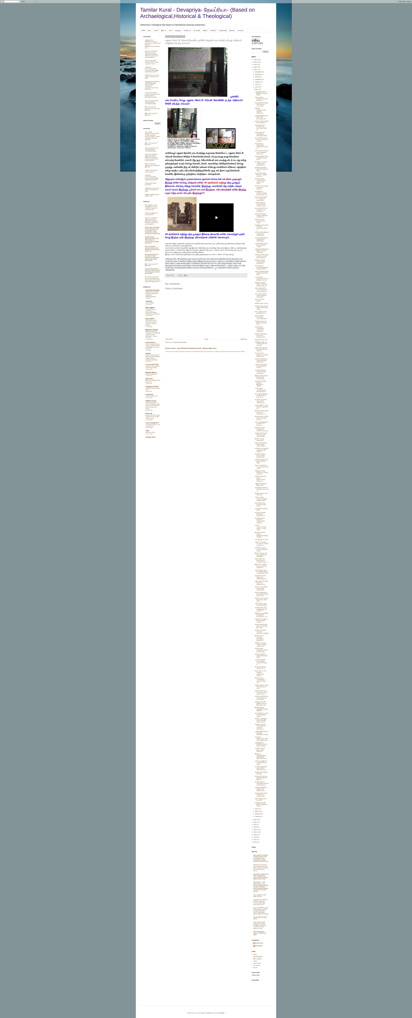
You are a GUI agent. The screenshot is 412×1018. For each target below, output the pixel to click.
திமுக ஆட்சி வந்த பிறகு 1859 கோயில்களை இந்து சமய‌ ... (261, 777)
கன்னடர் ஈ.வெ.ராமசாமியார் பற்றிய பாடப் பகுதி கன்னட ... (260, 527)
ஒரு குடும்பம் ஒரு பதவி (261, 339)
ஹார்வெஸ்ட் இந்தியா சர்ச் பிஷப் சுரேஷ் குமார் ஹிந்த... (261, 461)
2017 (255, 829)
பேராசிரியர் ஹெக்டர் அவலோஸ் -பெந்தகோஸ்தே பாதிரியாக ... (260, 520)
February (258, 814)
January (257, 816)
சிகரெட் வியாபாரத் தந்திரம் (259, 300)
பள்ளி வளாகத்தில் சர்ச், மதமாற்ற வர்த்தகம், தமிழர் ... (261, 762)
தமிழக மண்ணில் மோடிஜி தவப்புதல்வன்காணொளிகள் (261, 273)
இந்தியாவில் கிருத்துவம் (152, 329)
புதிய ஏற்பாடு (256, 965)
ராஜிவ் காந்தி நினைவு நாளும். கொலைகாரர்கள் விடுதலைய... (260, 479)
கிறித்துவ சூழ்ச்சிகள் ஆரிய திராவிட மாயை (152, 195)
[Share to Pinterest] (187, 275)
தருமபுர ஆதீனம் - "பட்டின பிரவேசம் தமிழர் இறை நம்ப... (261, 406)
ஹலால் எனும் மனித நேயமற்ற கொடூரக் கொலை (260, 504)
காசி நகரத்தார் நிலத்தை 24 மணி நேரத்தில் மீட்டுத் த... (261, 366)
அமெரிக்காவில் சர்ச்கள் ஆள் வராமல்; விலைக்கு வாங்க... (261, 335)
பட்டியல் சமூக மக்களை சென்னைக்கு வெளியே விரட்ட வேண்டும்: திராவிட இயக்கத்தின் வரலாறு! (152, 95)
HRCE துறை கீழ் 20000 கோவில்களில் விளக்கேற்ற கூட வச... (261, 615)
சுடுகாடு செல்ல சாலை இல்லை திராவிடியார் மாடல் (261, 322)
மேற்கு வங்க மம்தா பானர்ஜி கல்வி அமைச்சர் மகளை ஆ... (262, 429)
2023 (255, 67)
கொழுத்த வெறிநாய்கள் (151, 374)
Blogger (222, 1013)
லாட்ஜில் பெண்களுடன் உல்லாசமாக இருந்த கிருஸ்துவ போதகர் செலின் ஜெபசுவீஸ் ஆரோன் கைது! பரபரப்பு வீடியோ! (153, 405)
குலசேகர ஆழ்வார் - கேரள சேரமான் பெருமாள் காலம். (261, 686)
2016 (255, 832)
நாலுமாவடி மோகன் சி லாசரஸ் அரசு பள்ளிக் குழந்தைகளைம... (261, 692)
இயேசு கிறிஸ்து (257, 959)
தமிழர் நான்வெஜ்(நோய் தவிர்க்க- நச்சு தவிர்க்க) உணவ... (261, 789)
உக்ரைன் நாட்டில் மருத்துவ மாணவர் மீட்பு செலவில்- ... (261, 187)
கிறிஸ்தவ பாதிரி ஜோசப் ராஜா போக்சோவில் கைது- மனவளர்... (261, 720)
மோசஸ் (255, 967)
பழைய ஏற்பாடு (257, 963)
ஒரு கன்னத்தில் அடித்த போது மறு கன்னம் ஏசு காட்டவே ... (261, 139)
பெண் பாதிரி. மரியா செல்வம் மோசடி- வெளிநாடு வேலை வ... (261, 560)
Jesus (255, 954)
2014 (255, 837)
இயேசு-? (163, 30)
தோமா (149, 30)
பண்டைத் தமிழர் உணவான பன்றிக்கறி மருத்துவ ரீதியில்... (261, 498)
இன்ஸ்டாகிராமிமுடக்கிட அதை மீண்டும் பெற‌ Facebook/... (261, 554)
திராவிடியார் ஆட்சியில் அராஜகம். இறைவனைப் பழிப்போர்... (260, 383)
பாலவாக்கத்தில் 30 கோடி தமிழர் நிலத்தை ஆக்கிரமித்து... (261, 239)
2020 (255, 822)
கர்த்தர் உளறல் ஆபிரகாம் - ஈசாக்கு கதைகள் (151, 170)
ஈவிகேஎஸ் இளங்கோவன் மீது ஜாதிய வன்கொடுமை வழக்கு (261, 733)
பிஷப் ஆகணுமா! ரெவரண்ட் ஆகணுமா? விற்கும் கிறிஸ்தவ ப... (261, 267)
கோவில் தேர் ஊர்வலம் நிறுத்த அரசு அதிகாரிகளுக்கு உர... (261, 577)
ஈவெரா (170, 30)
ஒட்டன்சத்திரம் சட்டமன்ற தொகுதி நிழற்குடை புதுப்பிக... (261, 714)
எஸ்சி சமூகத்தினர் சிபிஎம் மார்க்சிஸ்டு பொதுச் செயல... (261, 158)
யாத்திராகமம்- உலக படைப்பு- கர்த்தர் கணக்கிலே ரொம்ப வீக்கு (152, 76)
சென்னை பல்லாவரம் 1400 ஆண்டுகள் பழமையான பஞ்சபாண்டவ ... (260, 727)
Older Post (244, 339)
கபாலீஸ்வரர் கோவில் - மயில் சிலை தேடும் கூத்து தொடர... (260, 371)
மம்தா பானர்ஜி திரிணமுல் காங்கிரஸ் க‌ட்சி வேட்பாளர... (261, 423)
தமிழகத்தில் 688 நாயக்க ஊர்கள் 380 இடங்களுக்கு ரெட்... (261, 117)
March (257, 811)
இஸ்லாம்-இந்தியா (150, 307)
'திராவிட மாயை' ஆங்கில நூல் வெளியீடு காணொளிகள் (261, 588)
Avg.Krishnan (259, 943)
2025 (255, 62)
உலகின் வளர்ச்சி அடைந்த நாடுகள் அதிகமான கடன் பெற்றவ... (261, 698)
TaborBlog (149, 301)
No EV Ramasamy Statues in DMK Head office (259, 933)
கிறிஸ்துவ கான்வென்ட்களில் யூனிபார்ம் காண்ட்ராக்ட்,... (260, 111)
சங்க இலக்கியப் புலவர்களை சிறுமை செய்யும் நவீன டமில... (261, 193)
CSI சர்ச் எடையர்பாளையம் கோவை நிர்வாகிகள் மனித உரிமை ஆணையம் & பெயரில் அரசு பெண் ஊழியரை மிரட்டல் (153, 279)
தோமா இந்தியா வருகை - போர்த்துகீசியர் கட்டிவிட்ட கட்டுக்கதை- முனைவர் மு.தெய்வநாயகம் (151, 207)
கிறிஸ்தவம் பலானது (151, 400)
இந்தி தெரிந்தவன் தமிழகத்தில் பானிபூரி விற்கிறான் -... (261, 709)
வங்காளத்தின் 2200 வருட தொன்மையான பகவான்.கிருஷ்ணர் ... (261, 289)
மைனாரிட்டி (240, 30)
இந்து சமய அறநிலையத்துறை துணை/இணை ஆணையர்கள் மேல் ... (261, 756)
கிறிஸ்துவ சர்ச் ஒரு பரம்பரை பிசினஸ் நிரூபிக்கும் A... (260, 261)
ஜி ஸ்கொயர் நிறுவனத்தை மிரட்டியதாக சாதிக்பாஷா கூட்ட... (261, 412)
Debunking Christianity (153, 290)
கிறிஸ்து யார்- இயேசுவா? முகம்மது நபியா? (151, 213)
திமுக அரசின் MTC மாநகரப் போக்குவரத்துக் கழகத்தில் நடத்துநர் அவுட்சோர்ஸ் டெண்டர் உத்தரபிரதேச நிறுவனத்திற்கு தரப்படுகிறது (260, 911)
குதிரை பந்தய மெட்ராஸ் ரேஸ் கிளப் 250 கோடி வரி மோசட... (261, 349)
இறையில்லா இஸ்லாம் (151, 372)
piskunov (209, 1013)
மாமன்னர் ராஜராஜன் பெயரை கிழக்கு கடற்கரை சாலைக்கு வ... (261, 662)
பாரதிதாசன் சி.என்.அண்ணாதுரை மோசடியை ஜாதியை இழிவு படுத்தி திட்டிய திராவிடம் (152, 69)
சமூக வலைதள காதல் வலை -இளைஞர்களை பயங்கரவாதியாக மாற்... (262, 571)
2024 (255, 64)
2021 (255, 819)
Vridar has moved (150, 432)
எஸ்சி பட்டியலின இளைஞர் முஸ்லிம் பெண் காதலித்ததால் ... (262, 233)
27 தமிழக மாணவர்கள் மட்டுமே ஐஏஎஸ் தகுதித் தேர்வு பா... (261, 163)
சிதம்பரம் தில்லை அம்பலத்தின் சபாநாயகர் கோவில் (260, 317)
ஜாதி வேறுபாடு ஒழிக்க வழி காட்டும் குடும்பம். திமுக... (261, 169)
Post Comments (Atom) (179, 342)
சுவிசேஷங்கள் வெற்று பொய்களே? (150, 183)
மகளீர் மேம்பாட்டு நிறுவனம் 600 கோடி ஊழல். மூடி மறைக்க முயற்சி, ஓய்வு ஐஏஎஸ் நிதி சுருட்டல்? (260, 902)
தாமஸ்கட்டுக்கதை (150, 342)
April (256, 809)
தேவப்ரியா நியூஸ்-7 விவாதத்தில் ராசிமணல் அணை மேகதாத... (262, 783)
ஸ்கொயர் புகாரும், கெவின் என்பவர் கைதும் (260, 221)
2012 (255, 842)
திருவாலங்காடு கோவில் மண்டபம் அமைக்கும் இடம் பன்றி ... (261, 626)
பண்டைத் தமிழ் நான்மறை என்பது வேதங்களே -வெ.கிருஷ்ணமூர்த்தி (151, 102)
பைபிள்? (156, 30)
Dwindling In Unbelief (152, 386)
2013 (255, 839)
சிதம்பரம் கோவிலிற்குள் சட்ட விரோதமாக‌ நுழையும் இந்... (261, 198)
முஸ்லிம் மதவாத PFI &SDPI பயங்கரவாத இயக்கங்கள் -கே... (261, 703)
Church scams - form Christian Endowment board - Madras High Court (190, 348)
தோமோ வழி (149, 413)
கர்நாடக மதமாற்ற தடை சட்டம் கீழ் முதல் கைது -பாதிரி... (261, 466)
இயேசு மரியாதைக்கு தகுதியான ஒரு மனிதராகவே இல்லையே (152, 108)
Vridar (147, 430)
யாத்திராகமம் (187, 30)
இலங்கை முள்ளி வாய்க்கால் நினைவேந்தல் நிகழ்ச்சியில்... (259, 638)
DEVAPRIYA (259, 946)
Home (143, 30)
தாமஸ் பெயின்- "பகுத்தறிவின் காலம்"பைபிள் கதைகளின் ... (259, 329)
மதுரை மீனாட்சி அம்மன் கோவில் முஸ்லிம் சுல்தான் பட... (261, 620)
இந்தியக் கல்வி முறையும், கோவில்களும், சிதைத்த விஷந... (261, 377)
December (258, 72)
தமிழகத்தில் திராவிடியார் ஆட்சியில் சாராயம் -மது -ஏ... (262, 489)
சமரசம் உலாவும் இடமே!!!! (152, 423)
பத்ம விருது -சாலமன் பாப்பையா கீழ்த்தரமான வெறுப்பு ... (261, 549)
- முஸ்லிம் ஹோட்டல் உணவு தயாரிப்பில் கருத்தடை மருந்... (260, 204)
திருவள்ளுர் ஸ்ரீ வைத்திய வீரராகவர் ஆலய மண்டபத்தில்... (261, 104)
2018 (255, 827)
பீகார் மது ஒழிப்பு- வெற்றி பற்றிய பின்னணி (259, 895)
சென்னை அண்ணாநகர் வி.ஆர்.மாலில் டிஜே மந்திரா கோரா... (261, 360)
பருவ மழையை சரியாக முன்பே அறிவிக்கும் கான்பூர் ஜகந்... (261, 295)
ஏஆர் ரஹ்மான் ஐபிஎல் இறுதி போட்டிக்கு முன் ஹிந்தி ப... (261, 93)
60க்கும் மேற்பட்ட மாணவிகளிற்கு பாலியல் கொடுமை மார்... (260, 680)
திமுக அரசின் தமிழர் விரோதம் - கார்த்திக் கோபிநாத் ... (261, 174)
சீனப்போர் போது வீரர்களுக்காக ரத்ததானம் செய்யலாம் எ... (261, 146)
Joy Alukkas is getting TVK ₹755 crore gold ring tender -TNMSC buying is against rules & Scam (261, 876)
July (256, 84)
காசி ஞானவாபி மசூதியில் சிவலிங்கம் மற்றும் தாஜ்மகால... (261, 450)
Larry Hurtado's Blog (152, 364)
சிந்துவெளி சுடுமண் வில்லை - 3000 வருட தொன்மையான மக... (261, 284)
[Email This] (178, 275)
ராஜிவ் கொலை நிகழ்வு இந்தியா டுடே (261, 484)
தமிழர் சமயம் (149, 378)
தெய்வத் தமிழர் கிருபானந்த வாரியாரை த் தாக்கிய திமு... (261, 650)
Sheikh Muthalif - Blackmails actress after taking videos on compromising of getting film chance (152, 240)
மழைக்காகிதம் (149, 394)
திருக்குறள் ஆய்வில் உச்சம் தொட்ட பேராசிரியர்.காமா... (260, 514)
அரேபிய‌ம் (205, 30)
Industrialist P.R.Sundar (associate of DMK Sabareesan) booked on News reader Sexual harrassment (152, 257)
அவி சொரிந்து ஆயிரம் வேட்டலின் (261, 799)
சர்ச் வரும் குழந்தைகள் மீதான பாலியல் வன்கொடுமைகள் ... (261, 768)
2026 (255, 59)
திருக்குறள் (178, 30)
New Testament (257, 956)
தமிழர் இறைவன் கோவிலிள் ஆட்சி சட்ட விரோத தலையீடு (261, 744)
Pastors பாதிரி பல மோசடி (261, 303)
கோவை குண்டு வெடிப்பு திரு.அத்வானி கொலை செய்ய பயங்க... (261, 594)
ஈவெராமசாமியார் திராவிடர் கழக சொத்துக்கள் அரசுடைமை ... (262, 152)
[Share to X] (183, 275)
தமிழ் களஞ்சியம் (150, 318)
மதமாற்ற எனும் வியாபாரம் (261, 539)
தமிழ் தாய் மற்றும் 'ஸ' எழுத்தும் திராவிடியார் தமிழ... (261, 655)
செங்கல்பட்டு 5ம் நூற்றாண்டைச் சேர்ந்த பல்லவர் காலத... (261, 354)
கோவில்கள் (213, 30)
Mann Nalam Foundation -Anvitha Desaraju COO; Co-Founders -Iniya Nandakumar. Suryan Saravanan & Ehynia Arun (152, 230)
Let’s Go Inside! (150, 302)
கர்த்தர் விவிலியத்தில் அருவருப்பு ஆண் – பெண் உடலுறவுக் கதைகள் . (151, 62)
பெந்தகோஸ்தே (223, 30)
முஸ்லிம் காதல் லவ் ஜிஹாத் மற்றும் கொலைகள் (260, 749)
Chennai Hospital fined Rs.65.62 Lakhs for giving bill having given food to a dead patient (152, 271)
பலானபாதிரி (197, 30)
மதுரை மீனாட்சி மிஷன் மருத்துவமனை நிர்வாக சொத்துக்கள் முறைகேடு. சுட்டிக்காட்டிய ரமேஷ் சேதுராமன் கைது (259, 925)
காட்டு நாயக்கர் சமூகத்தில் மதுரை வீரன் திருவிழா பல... (261, 390)
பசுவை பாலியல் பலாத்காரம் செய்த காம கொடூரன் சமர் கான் (261, 278)
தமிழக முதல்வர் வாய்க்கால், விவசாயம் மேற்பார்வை (261, 98)
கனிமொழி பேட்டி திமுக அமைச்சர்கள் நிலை (261, 604)
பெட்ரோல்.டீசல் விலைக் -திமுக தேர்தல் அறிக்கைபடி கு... (261, 401)
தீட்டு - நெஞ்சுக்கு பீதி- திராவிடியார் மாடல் (261, 312)
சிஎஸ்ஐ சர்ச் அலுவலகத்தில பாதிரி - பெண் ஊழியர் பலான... (261, 738)
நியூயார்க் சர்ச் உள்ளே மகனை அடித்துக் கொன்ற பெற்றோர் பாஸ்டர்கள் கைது (153, 416)
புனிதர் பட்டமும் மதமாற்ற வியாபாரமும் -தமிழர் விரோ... (261, 599)
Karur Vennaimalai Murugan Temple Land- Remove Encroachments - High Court (152, 249)
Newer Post (169, 339)
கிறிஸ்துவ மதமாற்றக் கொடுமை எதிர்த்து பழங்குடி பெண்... (260, 644)
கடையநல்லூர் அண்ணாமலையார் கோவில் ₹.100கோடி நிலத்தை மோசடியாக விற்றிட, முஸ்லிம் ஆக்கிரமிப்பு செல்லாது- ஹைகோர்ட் (152, 135)
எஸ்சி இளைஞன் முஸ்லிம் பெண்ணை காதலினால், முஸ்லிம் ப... (261, 227)
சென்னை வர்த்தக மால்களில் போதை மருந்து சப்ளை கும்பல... (260, 181)
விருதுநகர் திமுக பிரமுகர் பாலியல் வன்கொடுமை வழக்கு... (261, 307)
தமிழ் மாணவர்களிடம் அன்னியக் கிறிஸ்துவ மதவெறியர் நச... (261, 215)
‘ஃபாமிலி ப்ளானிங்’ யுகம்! (152, 396)
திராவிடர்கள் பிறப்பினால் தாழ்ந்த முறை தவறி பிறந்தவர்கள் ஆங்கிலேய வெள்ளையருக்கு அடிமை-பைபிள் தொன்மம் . (151, 54)
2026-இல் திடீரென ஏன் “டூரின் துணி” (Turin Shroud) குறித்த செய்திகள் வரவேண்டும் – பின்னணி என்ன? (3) (153, 334)
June (256, 87)
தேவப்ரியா (148, 353)
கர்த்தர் (255, 961)
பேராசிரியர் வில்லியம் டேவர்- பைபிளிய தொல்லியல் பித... (260, 455)
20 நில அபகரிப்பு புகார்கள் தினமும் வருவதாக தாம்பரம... (261, 418)
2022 (255, 69)
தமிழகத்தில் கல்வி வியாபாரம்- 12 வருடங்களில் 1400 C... (261, 127)
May (256, 89)
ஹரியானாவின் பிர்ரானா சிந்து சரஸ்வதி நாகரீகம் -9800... (261, 444)
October (257, 77)
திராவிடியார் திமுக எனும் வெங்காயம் (261, 493)
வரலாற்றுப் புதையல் (151, 437)
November (258, 74)
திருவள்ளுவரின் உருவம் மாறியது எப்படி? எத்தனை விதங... (261, 794)
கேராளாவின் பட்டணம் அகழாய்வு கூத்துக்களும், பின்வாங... (260, 673)
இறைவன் (232, 30)
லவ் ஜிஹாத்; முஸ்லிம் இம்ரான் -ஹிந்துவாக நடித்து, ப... (261, 804)
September (258, 79)
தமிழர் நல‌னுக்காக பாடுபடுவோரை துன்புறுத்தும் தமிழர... (261, 134)
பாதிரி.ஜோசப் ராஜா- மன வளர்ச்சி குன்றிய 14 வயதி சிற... (261, 343)
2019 (255, 824)
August (257, 82)
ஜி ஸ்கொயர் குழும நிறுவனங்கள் (259, 439)
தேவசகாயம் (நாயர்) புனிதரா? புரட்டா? (260, 667)
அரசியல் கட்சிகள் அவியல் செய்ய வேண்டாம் (262, 121)
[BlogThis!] (180, 275)
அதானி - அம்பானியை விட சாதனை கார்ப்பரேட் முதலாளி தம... (262, 543)
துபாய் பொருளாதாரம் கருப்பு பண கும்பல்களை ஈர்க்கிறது (261, 631)
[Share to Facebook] (185, 275)
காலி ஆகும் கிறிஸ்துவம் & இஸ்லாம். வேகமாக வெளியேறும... (262, 250)
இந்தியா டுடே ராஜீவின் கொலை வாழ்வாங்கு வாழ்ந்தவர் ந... (261, 566)
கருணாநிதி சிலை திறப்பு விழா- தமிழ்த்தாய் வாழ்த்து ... (261, 245)
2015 (255, 834)
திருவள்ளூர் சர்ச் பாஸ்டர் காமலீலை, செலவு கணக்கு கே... (261, 209)
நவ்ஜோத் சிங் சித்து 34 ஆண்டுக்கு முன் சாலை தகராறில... (261, 434)
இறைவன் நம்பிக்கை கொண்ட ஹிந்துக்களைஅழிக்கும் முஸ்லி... (261, 535)
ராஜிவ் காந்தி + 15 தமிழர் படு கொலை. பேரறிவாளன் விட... (261, 582)
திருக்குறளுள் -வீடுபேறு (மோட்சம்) (261, 772)
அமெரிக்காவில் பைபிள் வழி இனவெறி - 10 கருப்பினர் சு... (261, 609)
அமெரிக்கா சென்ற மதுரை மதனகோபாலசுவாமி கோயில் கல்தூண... (262, 256)
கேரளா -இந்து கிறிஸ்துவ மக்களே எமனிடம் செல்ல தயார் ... (261, 395)
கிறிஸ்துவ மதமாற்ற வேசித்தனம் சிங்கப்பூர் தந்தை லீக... (261, 472)
